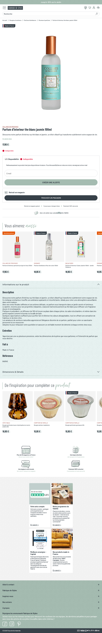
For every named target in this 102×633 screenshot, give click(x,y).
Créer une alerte (51, 182)
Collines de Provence (10, 127)
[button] (51, 284)
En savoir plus (7, 139)
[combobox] (48, 14)
